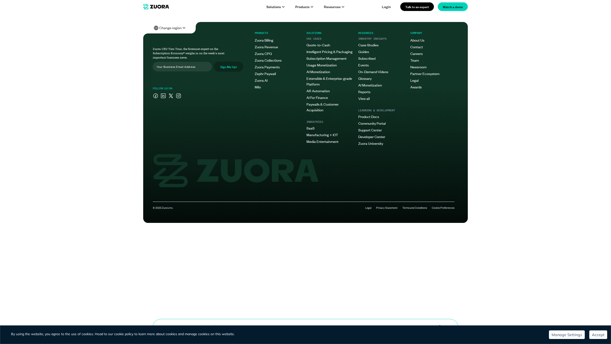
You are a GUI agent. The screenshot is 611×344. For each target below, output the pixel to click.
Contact (416, 46)
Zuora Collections (268, 60)
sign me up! (228, 66)
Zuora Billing (264, 40)
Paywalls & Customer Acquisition (322, 107)
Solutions (273, 6)
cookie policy (123, 334)
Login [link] (386, 6)
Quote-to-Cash (318, 44)
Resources (332, 6)
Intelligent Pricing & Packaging (329, 51)
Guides (363, 51)
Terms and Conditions (414, 208)
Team (414, 60)
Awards (416, 86)
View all (364, 98)
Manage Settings (567, 334)
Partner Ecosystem (424, 73)
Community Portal (372, 123)
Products (302, 6)
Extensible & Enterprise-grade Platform (329, 81)
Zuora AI (261, 80)
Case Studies (368, 44)
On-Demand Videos (373, 71)
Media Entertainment (322, 141)
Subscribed (366, 58)
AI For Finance (317, 97)
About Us (417, 40)
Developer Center (371, 136)
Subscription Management (326, 58)
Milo (258, 86)
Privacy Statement (387, 208)
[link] (156, 6)
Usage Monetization (321, 64)
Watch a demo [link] (453, 6)
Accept (598, 334)
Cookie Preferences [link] (443, 207)
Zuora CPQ (263, 53)
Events (363, 64)
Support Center (370, 129)
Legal (414, 80)
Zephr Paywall (265, 73)
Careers (416, 53)
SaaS (310, 127)
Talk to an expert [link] (417, 6)
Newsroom (418, 66)
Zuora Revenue (266, 46)
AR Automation (318, 90)
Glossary (365, 78)
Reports (364, 91)
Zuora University (370, 143)
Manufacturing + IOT (322, 134)
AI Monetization (318, 71)
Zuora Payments (267, 66)
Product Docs (368, 116)
